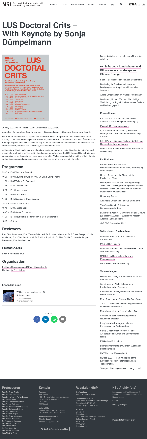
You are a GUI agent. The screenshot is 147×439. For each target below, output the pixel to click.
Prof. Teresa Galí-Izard (11, 404)
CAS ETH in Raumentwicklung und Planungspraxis (116, 257)
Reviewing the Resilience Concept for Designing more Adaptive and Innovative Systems (119, 86)
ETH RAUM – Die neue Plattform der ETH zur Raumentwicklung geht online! (121, 142)
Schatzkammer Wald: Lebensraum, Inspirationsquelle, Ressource (116, 285)
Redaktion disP (82, 426)
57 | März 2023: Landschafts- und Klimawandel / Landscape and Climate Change (120, 70)
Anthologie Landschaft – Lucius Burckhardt (120, 200)
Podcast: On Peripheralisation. (114, 125)
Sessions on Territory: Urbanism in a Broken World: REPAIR (121, 293)
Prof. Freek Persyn (9, 425)
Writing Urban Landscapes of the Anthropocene (32, 293)
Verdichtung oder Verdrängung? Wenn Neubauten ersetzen (118, 317)
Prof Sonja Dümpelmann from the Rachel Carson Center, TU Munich (46, 138)
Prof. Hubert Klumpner (11, 418)
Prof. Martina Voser (9, 433)
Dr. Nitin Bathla (18, 269)
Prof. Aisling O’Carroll (10, 423)
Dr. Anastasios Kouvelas (11, 421)
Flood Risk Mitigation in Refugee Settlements (121, 79)
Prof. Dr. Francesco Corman (13, 401)
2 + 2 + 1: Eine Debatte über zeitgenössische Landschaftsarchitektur (121, 305)
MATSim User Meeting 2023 (113, 353)
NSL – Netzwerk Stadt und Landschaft (23, 4)
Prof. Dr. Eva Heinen (10, 411)
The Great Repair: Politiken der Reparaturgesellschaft (114, 206)
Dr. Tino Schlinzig (9, 428)
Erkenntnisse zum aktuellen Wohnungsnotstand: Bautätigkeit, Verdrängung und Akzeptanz (121, 167)
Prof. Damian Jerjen (10, 413)
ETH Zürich (135, 4)
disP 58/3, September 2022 (113, 223)
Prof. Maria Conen (9, 399)
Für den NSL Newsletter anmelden (54, 429)
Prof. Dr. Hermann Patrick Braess (15, 397)
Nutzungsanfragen (119, 404)
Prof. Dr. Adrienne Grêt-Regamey (15, 406)
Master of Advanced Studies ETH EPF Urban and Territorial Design (121, 250)
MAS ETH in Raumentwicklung (114, 263)
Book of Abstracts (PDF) (13, 253)
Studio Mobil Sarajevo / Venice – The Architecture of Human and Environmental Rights (119, 333)
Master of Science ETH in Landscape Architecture (117, 238)
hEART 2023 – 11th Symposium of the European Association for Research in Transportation (118, 360)
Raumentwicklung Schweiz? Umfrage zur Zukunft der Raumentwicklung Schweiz (120, 133)
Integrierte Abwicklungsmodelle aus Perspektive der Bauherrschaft (116, 324)
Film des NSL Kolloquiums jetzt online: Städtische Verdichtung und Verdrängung (119, 120)
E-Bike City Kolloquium (111, 340)
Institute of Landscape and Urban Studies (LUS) (24, 266)
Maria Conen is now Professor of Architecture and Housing (121, 150)
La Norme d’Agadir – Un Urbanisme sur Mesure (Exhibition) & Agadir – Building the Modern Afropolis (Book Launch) (122, 215)
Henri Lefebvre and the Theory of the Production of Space (117, 176)
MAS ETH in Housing (110, 243)
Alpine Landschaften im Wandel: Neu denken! (121, 94)
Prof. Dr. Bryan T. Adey (11, 392)
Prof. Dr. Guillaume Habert (12, 409)
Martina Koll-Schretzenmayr (97, 400)
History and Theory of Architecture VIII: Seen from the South (121, 278)
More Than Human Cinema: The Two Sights (120, 298)
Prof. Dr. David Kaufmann (12, 416)
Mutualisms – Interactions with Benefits (118, 310)
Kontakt (115, 400)
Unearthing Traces (108, 195)
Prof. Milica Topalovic (10, 430)
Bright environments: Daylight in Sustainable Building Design (120, 347)
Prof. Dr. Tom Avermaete (11, 394)
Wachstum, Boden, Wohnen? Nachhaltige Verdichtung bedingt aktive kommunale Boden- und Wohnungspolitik (122, 102)
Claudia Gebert (45, 419)
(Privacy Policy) (123, 420)
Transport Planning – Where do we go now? (120, 368)
